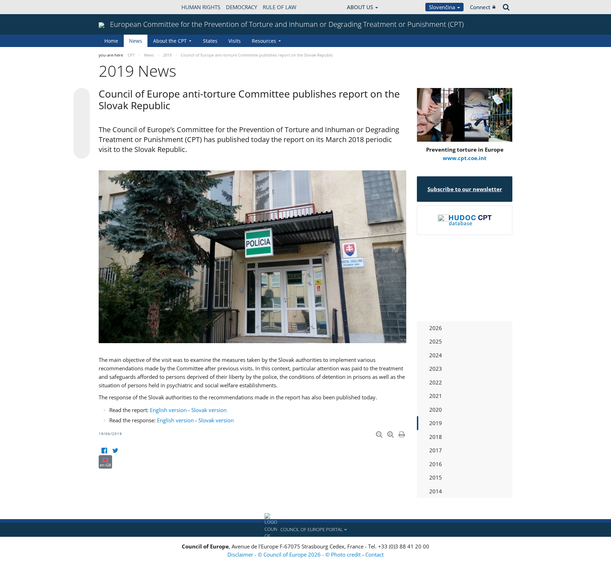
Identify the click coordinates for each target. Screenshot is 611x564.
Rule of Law (279, 7)
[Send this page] (81, 150)
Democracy (241, 7)
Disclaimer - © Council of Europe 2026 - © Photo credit (294, 554)
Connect (480, 7)
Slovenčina (442, 7)
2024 (435, 355)
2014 (435, 491)
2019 (435, 423)
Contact (374, 554)
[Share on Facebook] (81, 123)
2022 (435, 382)
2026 (435, 327)
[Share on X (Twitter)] (81, 110)
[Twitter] (115, 450)
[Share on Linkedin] (81, 137)
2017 (435, 450)
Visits (234, 40)
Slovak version (209, 409)
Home (111, 40)
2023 (435, 368)
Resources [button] (264, 40)
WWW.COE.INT (116, 7)
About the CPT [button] (170, 40)
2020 (435, 409)
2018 (435, 436)
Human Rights (200, 7)
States (210, 40)
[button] (305, 530)
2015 (435, 477)
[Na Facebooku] (104, 450)
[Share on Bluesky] (81, 97)
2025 (435, 341)
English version (168, 409)
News (135, 40)
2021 (435, 395)
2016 (435, 464)
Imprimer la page (402, 433)
